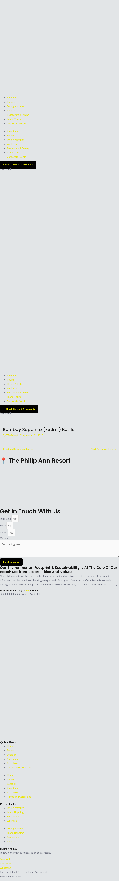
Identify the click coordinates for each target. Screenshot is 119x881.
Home (10, 746)
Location (11, 754)
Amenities (12, 97)
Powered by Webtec (10, 876)
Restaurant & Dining (18, 114)
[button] (59, 271)
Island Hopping (15, 812)
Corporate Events (16, 123)
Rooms (11, 102)
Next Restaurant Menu (105, 449)
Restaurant (13, 816)
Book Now (12, 763)
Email (3, 525)
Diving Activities (15, 106)
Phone (4, 532)
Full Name (5, 518)
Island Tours (14, 119)
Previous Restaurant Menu (16, 449)
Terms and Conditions (19, 767)
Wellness (12, 110)
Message (5, 538)
